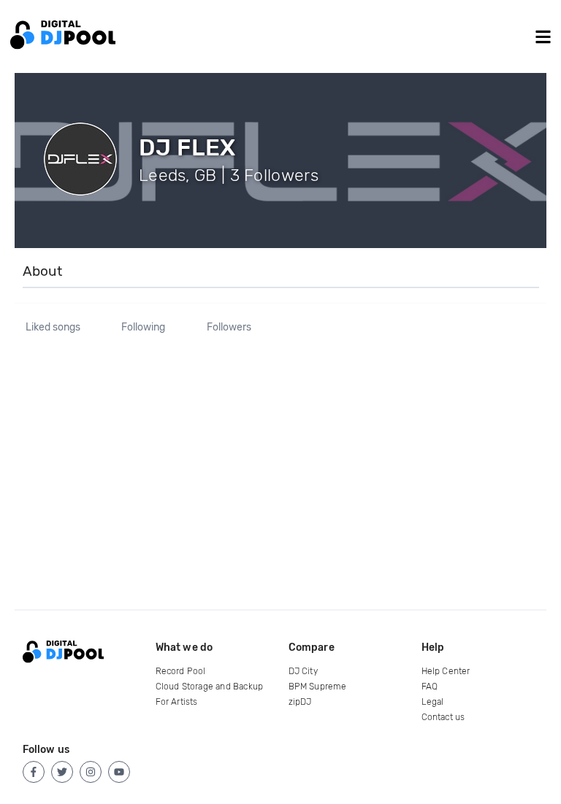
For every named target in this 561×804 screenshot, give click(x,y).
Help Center (445, 671)
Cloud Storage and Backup (210, 686)
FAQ (429, 686)
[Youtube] (119, 772)
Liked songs (53, 327)
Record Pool (181, 671)
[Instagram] (91, 772)
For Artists (177, 702)
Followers (229, 327)
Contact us (443, 717)
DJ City (303, 671)
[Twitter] (62, 772)
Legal (432, 702)
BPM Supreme (318, 686)
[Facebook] (34, 772)
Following (143, 327)
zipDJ (300, 702)
